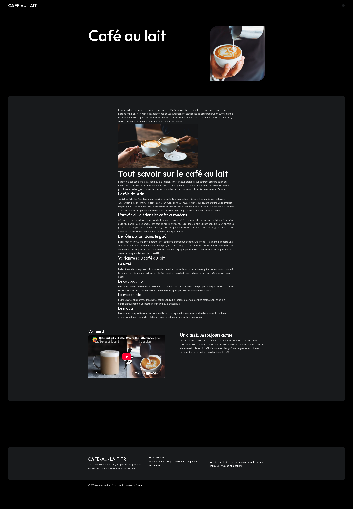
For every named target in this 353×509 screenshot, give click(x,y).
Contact (140, 485)
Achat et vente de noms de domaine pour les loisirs (236, 462)
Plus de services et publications (226, 465)
